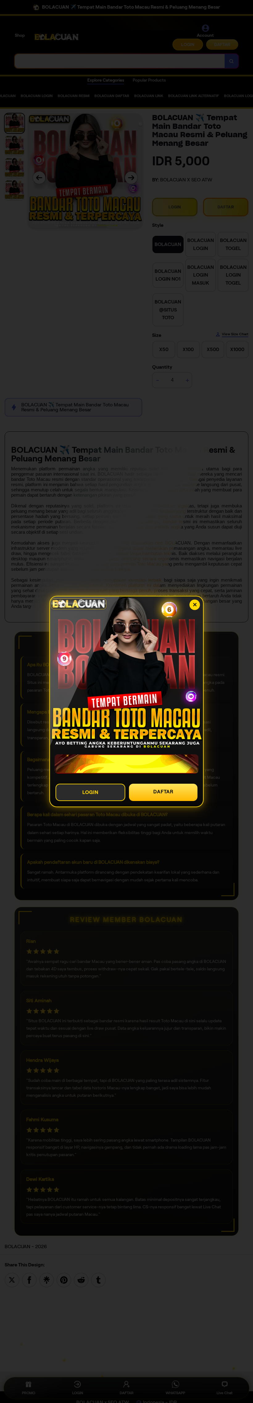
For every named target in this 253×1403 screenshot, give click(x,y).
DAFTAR (163, 791)
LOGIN (90, 792)
